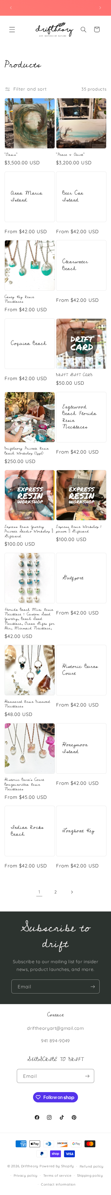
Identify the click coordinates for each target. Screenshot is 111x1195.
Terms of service (57, 1175)
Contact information (58, 1184)
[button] (11, 29)
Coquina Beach (28, 343)
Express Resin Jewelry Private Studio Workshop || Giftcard (29, 531)
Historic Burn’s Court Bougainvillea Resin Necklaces (24, 784)
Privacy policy (26, 1175)
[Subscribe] (92, 986)
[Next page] (71, 892)
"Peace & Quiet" (70, 154)
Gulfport (73, 578)
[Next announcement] (100, 7)
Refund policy (92, 1166)
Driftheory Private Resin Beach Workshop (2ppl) (27, 451)
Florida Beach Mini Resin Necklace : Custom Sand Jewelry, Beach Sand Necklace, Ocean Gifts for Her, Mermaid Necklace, (30, 619)
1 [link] (39, 892)
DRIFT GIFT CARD (74, 375)
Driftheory (29, 1166)
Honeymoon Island (75, 748)
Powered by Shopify (57, 1166)
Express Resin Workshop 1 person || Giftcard (78, 529)
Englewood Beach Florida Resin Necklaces (79, 417)
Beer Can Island (72, 196)
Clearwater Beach (75, 265)
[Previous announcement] (11, 7)
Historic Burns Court (80, 670)
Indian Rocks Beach (27, 831)
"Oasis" (11, 154)
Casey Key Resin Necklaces (19, 299)
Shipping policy (90, 1175)
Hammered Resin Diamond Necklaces (27, 704)
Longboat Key (78, 831)
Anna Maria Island (26, 196)
